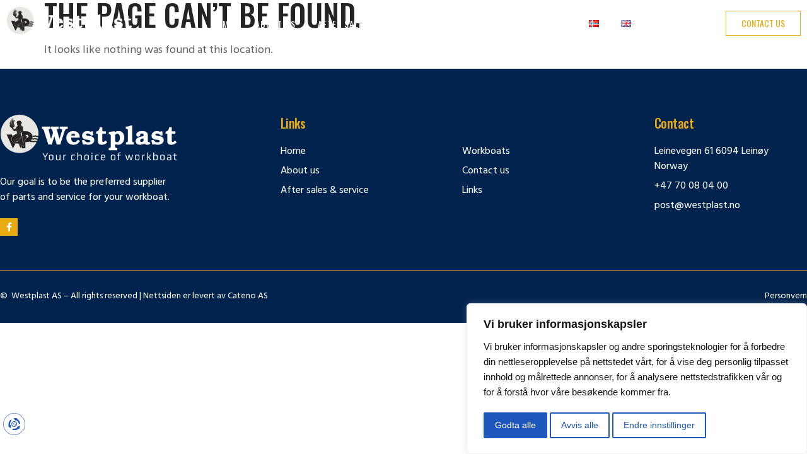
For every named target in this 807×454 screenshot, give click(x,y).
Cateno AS (248, 296)
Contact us (529, 23)
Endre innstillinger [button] (659, 425)
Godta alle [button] (515, 425)
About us (275, 23)
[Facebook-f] (9, 227)
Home (222, 23)
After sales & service (365, 23)
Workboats (458, 23)
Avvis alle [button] (579, 425)
